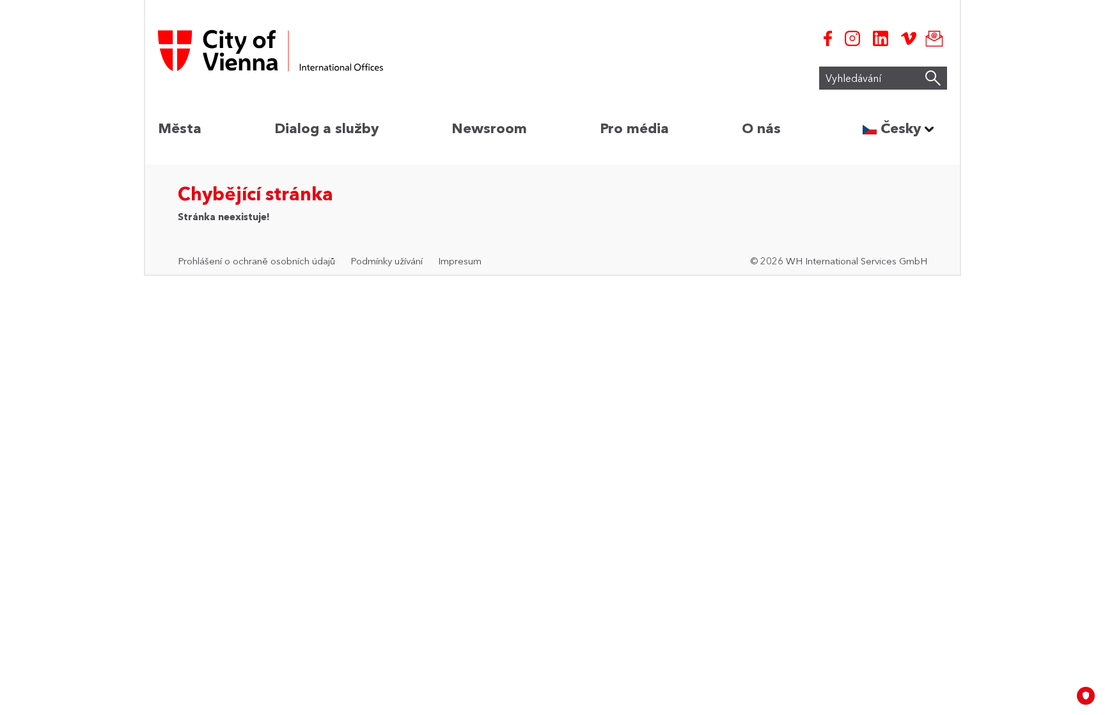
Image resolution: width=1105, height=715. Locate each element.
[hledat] (933, 78)
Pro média (634, 128)
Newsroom (489, 128)
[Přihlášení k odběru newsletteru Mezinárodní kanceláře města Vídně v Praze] (931, 38)
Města (179, 128)
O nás (761, 128)
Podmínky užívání (386, 261)
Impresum (460, 261)
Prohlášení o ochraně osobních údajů (256, 261)
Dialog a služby (326, 128)
